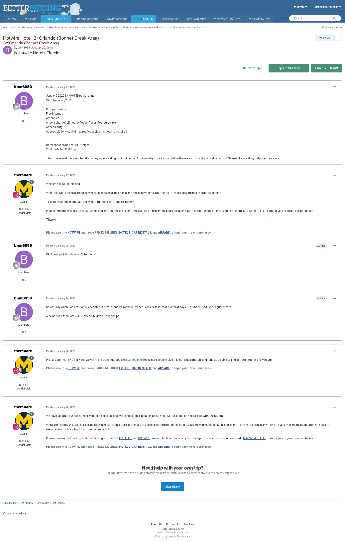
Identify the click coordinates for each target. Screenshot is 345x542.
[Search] (334, 18)
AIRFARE (164, 232)
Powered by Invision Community (172, 536)
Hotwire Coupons (116, 19)
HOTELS (124, 232)
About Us (157, 524)
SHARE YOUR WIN (326, 68)
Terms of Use (164, 532)
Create (300, 6)
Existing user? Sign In (326, 6)
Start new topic (252, 68)
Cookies (189, 524)
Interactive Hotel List (226, 19)
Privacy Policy (181, 532)
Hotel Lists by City (258, 19)
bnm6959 (24, 47)
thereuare (23, 175)
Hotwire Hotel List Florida (50, 502)
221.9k (25, 209)
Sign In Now (172, 486)
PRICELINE (125, 210)
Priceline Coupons (86, 19)
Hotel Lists (30, 19)
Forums (11, 19)
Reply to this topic (288, 68)
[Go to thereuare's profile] (24, 189)
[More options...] (335, 87)
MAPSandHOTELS (254, 210)
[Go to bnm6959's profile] (7, 50)
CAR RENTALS (141, 232)
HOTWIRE (144, 210)
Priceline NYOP (169, 19)
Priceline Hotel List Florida (18, 502)
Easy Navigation (196, 19)
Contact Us (173, 524)
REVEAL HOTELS (55, 19)
